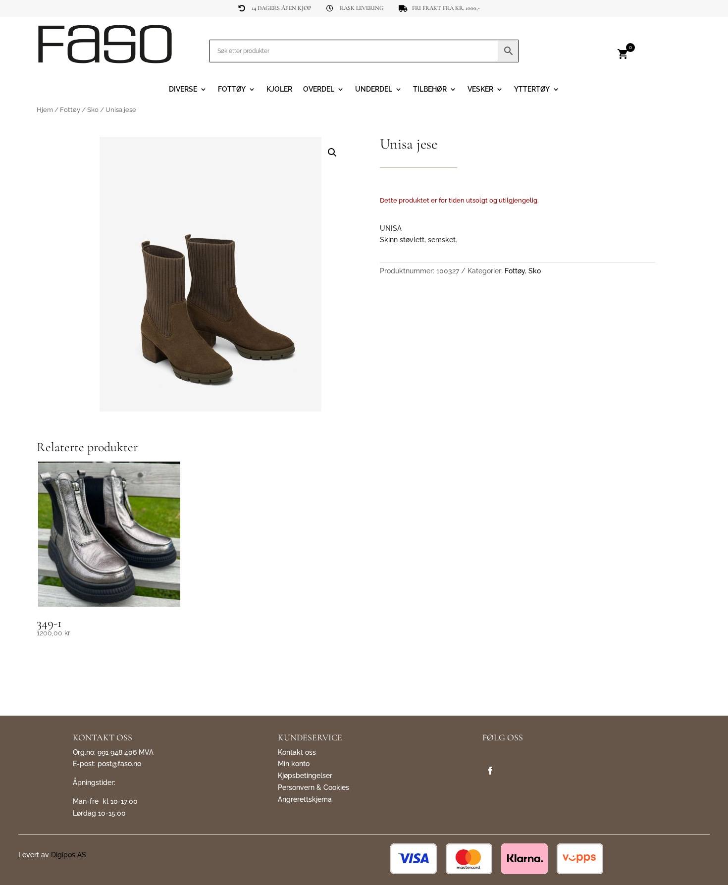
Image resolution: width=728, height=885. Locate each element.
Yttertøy (532, 89)
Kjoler (279, 89)
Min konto (294, 764)
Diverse (183, 89)
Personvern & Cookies (313, 787)
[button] (332, 152)
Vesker (480, 89)
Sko (93, 109)
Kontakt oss (297, 752)
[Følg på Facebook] (490, 771)
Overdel (318, 89)
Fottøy (232, 89)
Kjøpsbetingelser (305, 776)
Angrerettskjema (305, 799)
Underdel (373, 89)
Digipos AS (68, 855)
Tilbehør (430, 89)
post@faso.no (119, 764)
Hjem (45, 109)
